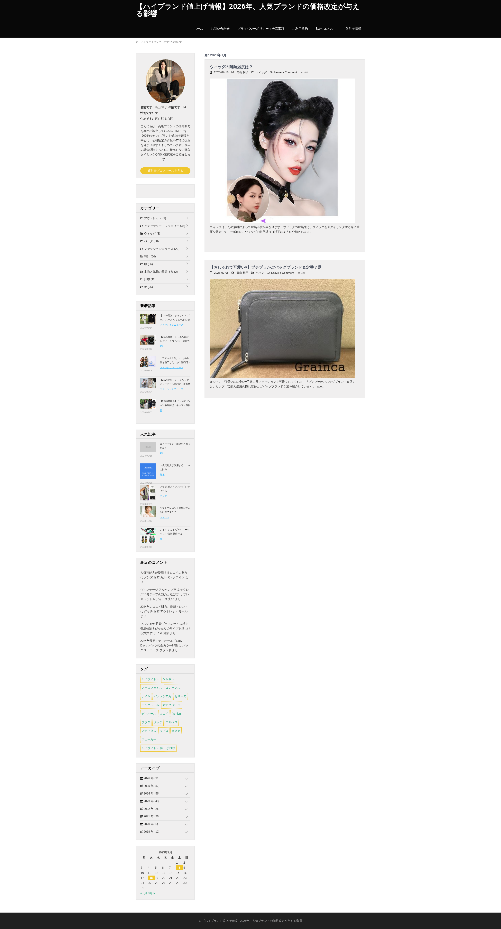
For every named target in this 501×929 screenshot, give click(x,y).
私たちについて (327, 29)
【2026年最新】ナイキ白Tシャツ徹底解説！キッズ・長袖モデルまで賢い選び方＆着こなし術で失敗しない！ (175, 407)
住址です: (146, 118)
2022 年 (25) (151, 808)
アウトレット (154, 218)
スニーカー (148, 739)
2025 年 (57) (151, 785)
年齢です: (174, 107)
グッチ (158, 722)
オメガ (176, 730)
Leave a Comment (285, 72)
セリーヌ (180, 696)
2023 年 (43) (151, 801)
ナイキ (145, 696)
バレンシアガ (162, 696)
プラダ (145, 722)
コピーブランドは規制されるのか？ (175, 445)
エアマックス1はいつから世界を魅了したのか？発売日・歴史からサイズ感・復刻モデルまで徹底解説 (175, 364)
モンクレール (150, 705)
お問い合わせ (220, 29)
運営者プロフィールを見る (165, 170)
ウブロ (163, 730)
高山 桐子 (242, 72)
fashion (176, 713)
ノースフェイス (151, 687)
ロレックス (172, 687)
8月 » (151, 893)
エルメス (172, 722)
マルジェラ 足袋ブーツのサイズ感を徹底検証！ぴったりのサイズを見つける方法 (165, 628)
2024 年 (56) (151, 793)
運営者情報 (353, 29)
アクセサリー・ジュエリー (164, 226)
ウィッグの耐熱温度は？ (231, 66)
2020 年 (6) (150, 824)
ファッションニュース (161, 248)
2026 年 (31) (151, 778)
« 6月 (143, 893)
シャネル (168, 679)
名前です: (146, 107)
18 (151, 877)
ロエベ (163, 713)
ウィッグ (261, 72)
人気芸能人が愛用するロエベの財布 (175, 467)
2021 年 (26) (151, 816)
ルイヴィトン (150, 679)
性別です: (146, 113)
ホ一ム (198, 29)
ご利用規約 (300, 29)
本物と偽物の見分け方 (160, 271)
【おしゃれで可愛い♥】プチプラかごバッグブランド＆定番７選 (266, 267)
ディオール (148, 713)
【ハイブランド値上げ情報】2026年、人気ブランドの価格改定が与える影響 (248, 10)
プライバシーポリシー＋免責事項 (260, 29)
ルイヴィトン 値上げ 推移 (158, 748)
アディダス (148, 730)
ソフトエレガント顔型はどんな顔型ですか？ (175, 510)
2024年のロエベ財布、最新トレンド (164, 606)
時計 (149, 256)
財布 (149, 279)
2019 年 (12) (151, 831)
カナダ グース (171, 705)
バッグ (260, 272)
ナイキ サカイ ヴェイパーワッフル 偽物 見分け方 (174, 531)
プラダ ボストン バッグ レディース (175, 488)
